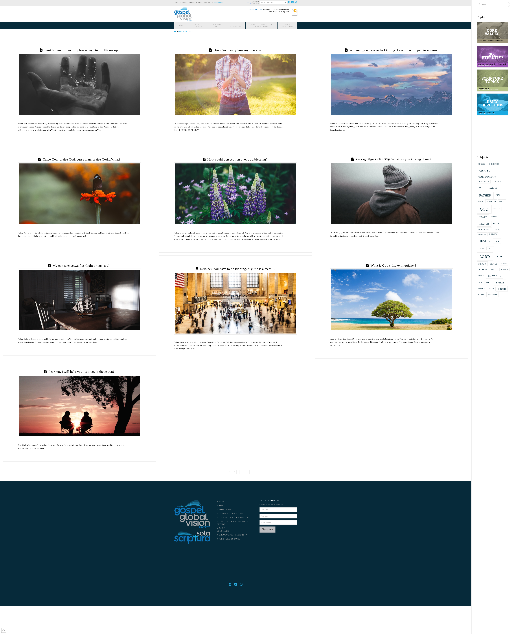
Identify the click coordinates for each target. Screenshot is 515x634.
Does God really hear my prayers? (237, 50)
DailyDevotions (223, 529)
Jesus (484, 241)
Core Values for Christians (235, 517)
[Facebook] (289, 2)
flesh (481, 201)
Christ (484, 170)
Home (222, 502)
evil (481, 187)
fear (498, 195)
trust (491, 289)
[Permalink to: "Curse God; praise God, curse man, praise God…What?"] (79, 193)
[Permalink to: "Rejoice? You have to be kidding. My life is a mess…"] (235, 303)
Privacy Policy (227, 510)
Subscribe (218, 2)
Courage (497, 182)
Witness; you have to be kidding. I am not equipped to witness (393, 50)
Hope (497, 230)
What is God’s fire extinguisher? (393, 265)
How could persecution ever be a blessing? (237, 159)
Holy (496, 224)
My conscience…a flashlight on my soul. (81, 265)
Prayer (483, 269)
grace (497, 209)
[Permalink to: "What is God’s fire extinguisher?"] (391, 299)
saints (481, 275)
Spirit (500, 282)
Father (485, 195)
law (481, 248)
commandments (487, 177)
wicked (481, 294)
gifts (502, 201)
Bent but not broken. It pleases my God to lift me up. (81, 50)
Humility (482, 234)
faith (493, 187)
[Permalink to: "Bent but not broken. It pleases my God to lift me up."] (79, 84)
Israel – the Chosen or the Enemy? (233, 522)
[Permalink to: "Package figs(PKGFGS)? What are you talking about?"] (391, 193)
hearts (494, 217)
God (484, 209)
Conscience (483, 182)
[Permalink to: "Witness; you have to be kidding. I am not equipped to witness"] (391, 84)
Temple (481, 289)
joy (497, 241)
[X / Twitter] (292, 2)
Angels (481, 164)
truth (502, 289)
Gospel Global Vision (192, 2)
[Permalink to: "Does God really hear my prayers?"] (235, 84)
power (504, 264)
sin (480, 282)
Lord (485, 257)
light (490, 248)
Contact (207, 2)
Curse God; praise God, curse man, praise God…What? (81, 159)
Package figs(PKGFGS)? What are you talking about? (393, 159)
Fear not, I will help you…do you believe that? (82, 371)
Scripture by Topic (229, 539)
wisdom (492, 295)
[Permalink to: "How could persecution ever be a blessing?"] (235, 193)
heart (483, 217)
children (493, 164)
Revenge (504, 269)
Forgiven (491, 201)
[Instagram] (295, 2)
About (176, 2)
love (499, 256)
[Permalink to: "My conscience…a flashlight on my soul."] (79, 300)
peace (493, 264)
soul (489, 282)
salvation (494, 276)
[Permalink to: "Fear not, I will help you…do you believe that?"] (79, 406)
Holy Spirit (484, 230)
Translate (255, 3)
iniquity (493, 234)
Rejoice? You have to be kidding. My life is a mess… (237, 269)
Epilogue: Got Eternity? (233, 535)
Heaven (484, 223)
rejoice (494, 269)
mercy (482, 264)
